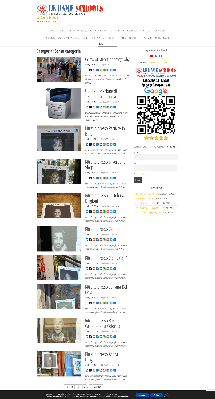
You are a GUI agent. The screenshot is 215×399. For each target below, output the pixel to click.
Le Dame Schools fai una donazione (155, 38)
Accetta (142, 395)
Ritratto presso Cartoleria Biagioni (104, 198)
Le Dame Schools (48, 17)
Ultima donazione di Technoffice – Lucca (101, 94)
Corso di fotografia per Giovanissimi (147, 207)
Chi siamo (115, 30)
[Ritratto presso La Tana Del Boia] (59, 296)
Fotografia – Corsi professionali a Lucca (62, 38)
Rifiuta (156, 395)
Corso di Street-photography (107, 59)
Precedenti (69, 386)
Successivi (98, 386)
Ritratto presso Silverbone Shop (105, 164)
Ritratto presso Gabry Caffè (106, 257)
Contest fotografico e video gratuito (99, 38)
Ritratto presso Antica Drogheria (101, 357)
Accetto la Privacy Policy (144, 174)
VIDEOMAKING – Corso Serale (145, 198)
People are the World (128, 38)
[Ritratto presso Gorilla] (59, 238)
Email (135, 163)
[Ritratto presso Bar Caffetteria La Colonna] (59, 330)
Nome (136, 152)
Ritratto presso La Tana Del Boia (106, 289)
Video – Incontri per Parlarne (152, 30)
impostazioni (123, 396)
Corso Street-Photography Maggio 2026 (148, 212)
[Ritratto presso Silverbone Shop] (59, 171)
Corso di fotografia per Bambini (145, 203)
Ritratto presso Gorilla (102, 228)
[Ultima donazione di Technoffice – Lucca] (59, 103)
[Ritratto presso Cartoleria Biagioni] (59, 204)
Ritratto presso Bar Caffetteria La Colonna (102, 323)
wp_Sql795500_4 (92, 64)
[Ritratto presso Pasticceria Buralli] (59, 137)
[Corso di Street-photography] (59, 68)
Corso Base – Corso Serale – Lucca (147, 193)
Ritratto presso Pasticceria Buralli (105, 131)
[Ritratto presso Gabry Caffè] (59, 267)
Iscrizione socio (129, 30)
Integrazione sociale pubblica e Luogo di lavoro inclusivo (83, 30)
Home (52, 30)
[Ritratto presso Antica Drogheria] (59, 363)
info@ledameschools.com (157, 61)
